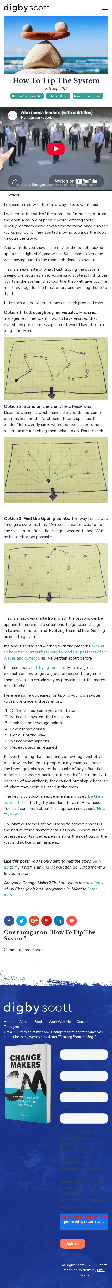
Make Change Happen (88, 96)
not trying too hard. (48, 667)
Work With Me (60, 1022)
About (24, 1022)
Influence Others (58, 96)
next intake (95, 883)
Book (39, 1022)
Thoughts (11, 1027)
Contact (82, 1022)
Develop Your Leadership (27, 96)
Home (8, 1022)
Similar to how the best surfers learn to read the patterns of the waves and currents (56, 652)
